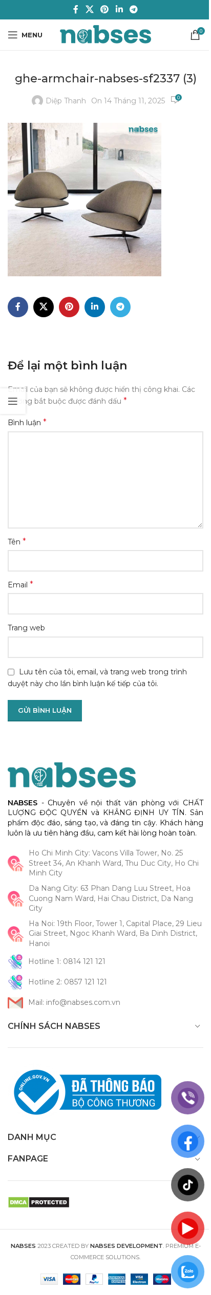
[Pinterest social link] (104, 9)
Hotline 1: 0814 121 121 (67, 961)
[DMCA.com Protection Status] (39, 1201)
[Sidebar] (13, 401)
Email (20, 584)
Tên (17, 541)
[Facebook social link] (76, 9)
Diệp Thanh (66, 100)
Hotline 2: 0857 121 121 (67, 981)
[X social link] (89, 9)
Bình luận (27, 422)
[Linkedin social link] (119, 9)
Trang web (26, 627)
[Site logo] (106, 34)
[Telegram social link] (133, 9)
